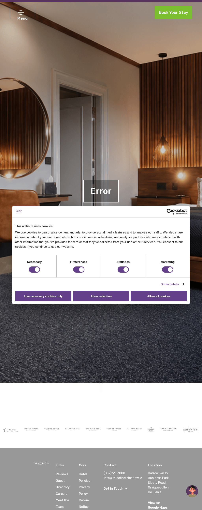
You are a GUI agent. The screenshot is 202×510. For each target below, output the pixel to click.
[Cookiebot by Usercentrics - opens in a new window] (169, 212)
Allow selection (101, 296)
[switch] (78, 269)
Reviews (62, 474)
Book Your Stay (173, 12)
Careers (61, 494)
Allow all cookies (158, 296)
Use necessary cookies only (43, 296)
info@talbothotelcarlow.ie (123, 478)
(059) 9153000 (114, 473)
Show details (170, 284)
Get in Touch (114, 488)
